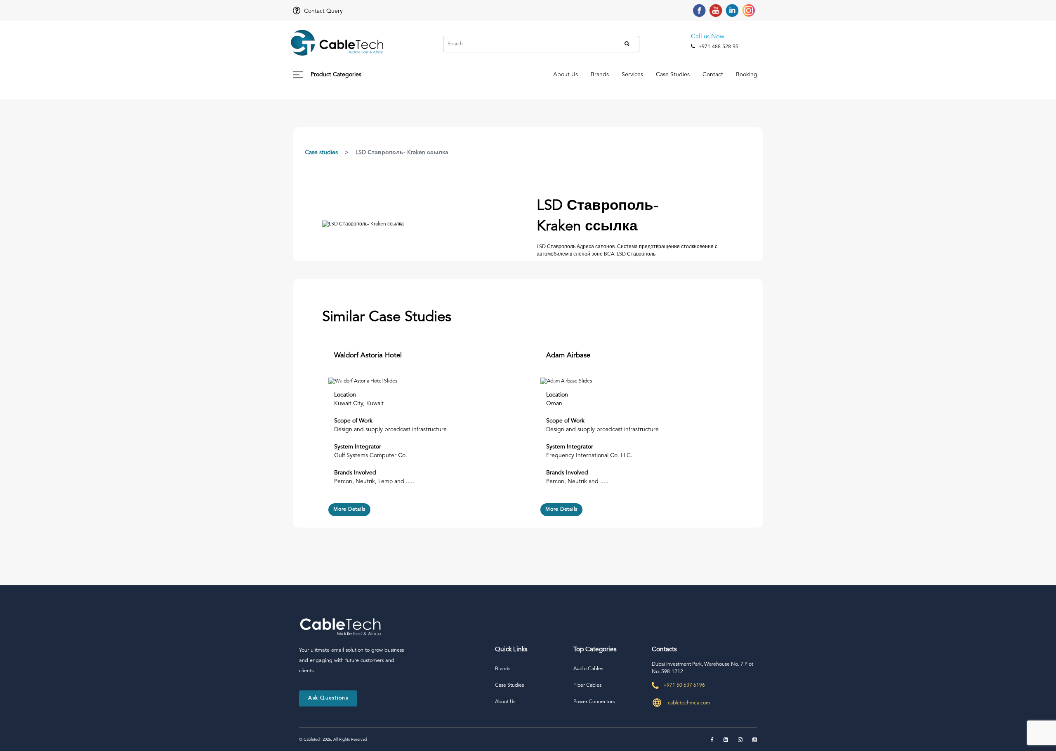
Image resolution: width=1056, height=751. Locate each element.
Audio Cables (588, 669)
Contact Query (322, 11)
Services (632, 74)
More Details (349, 509)
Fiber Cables (587, 685)
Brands (600, 74)
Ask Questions (328, 698)
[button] (342, 381)
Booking (746, 74)
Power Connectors (594, 701)
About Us (565, 74)
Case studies (321, 152)
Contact (712, 74)
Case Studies (673, 74)
